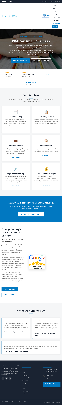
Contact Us (25, 394)
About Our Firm (9, 289)
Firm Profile (25, 375)
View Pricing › (46, 186)
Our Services (25, 380)
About (55, 8)
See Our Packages (10, 295)
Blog (57, 20)
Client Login (56, 17)
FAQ (54, 20)
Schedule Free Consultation (31, 214)
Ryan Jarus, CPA (26, 377)
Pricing (55, 14)
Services (56, 11)
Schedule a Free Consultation (50, 384)
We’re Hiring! (56, 23)
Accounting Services (41, 60)
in (10, 378)
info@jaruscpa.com (50, 379)
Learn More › (16, 129)
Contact (55, 26)
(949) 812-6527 (7, 1)
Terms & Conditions (56, 402)
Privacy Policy (47, 402)
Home (54, 5)
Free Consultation (20, 60)
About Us (24, 372)
